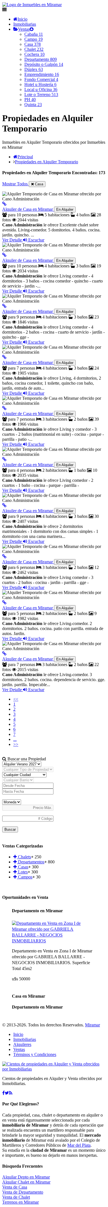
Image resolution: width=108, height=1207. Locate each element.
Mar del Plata (79, 1145)
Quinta (33, 104)
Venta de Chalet (16, 1197)
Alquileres (22, 1044)
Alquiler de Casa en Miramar (37, 209)
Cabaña (33, 34)
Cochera (34, 54)
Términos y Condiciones (34, 1054)
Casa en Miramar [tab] (28, 996)
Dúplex (33, 69)
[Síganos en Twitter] (7, 1093)
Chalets (24, 856)
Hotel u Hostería (40, 84)
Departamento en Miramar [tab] (37, 910)
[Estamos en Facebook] (3, 1093)
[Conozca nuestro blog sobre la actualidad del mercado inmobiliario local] (10, 1093)
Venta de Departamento (22, 1192)
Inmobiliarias (24, 24)
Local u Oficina (40, 89)
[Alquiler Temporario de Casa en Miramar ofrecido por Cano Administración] (4, 204)
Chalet (33, 49)
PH (30, 99)
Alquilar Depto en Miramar (26, 1177)
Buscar (10, 829)
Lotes (22, 872)
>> (15, 744)
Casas (22, 866)
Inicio (22, 19)
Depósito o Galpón (43, 64)
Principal (25, 156)
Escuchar (35, 240)
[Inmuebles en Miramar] (54, 1069)
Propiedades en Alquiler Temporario (46, 161)
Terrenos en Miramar (20, 1202)
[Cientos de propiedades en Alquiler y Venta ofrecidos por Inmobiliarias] (32, 4)
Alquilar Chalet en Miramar (26, 1182)
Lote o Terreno (41, 94)
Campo (33, 39)
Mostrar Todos (15, 183)
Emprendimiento (41, 74)
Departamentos (30, 861)
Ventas (24, 29)
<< (15, 699)
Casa (32, 44)
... (15, 739)
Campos (24, 877)
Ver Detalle (12, 240)
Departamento (40, 59)
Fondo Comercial (41, 79)
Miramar (92, 1024)
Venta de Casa (14, 1187)
